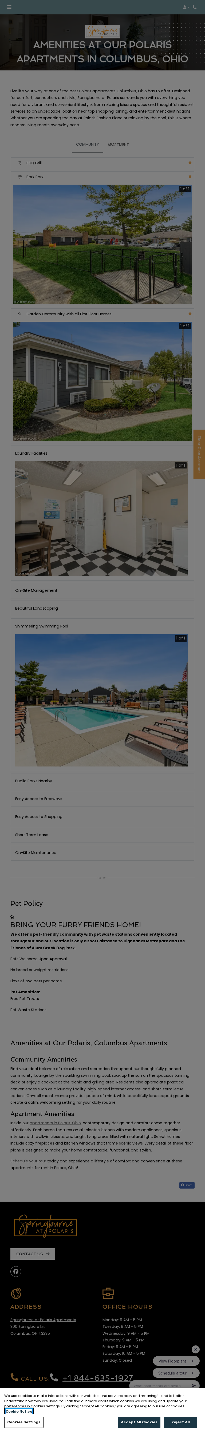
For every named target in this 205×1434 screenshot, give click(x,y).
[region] (102, 1411)
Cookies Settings (24, 1422)
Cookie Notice (19, 1411)
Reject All (180, 1422)
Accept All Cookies (139, 1422)
